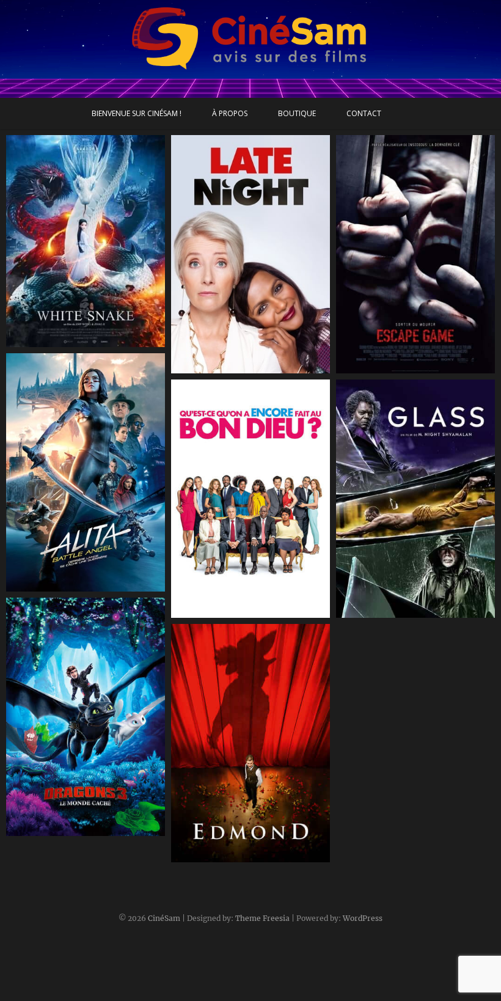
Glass (359, 612)
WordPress (362, 918)
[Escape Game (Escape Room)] (415, 254)
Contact (363, 113)
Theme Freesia (262, 918)
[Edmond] (250, 743)
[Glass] (415, 499)
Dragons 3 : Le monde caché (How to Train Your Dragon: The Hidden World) (80, 816)
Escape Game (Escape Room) (411, 367)
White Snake (46, 341)
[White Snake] (85, 241)
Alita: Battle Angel (58, 585)
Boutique (297, 113)
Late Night (206, 367)
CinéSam (164, 918)
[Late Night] (250, 254)
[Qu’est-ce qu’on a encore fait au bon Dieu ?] (250, 499)
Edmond (201, 856)
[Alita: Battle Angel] (85, 472)
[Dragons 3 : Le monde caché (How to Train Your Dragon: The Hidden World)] (85, 717)
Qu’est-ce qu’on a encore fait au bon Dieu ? (246, 605)
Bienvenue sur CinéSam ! (136, 113)
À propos (229, 113)
